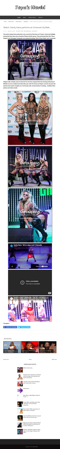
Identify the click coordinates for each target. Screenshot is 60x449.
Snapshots (34, 31)
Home (30, 359)
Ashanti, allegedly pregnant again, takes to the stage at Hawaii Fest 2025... (32, 431)
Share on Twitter (25, 327)
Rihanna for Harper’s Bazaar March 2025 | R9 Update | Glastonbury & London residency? (32, 424)
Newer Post (6, 359)
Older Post (54, 359)
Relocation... (26, 388)
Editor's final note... (28, 367)
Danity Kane (20, 31)
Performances (27, 31)
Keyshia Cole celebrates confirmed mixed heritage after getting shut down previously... (32, 376)
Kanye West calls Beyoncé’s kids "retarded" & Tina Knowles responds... (31, 404)
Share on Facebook (11, 327)
